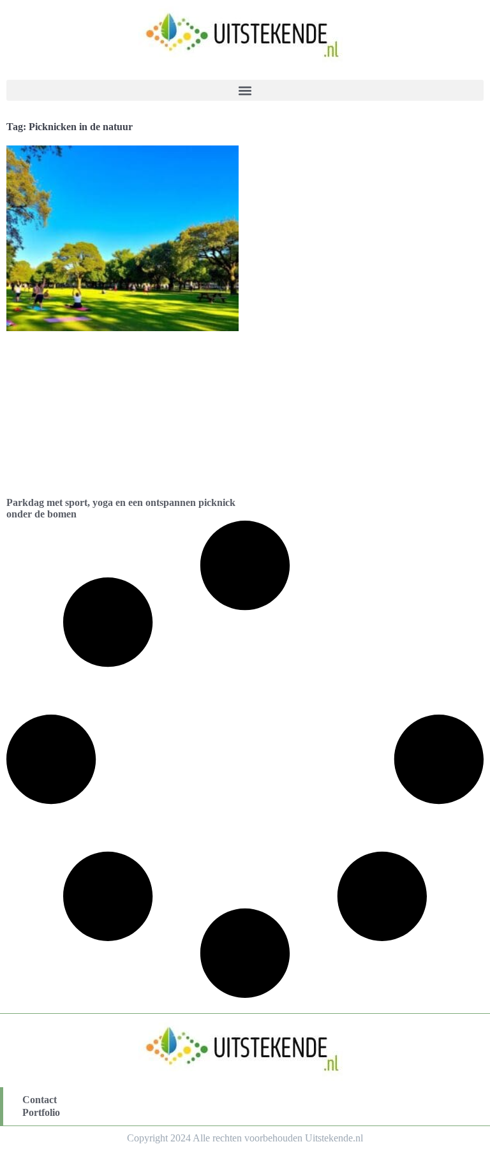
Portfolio (41, 1112)
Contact (39, 1099)
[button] (245, 90)
